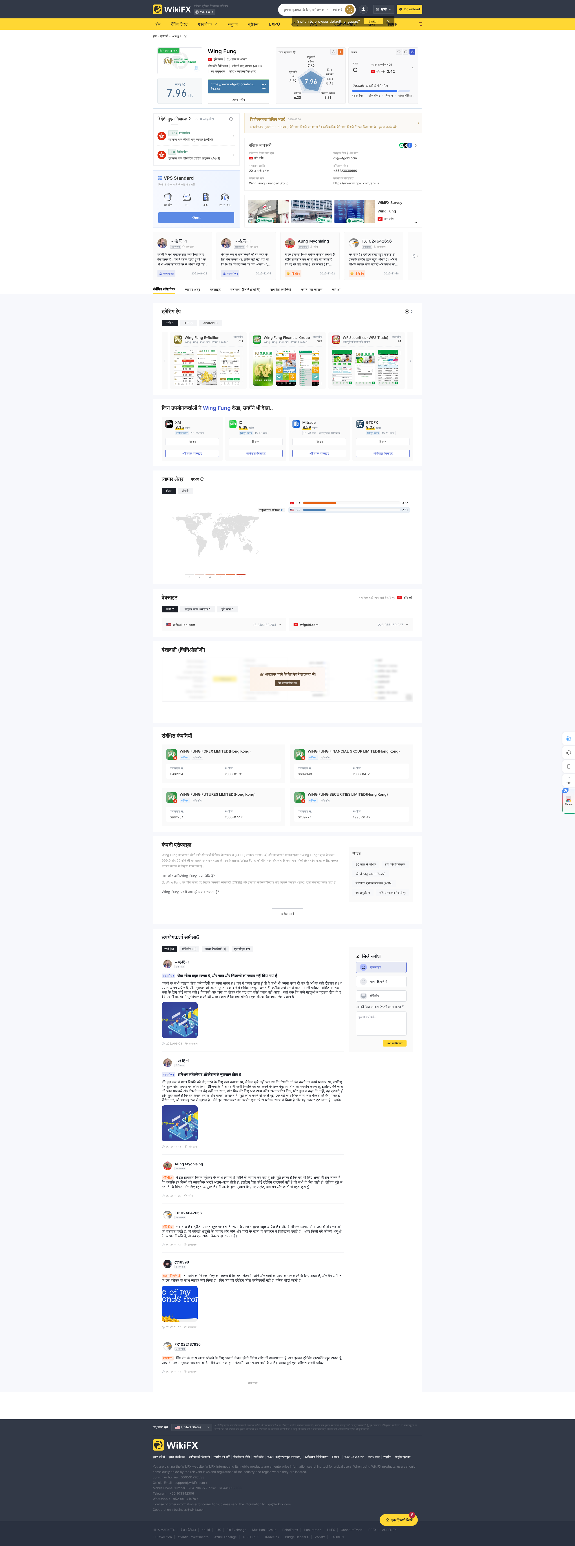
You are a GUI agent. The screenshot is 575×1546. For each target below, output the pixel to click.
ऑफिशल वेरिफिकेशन (316, 1457)
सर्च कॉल (258, 1457)
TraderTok (271, 1537)
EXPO (336, 1457)
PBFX (372, 1530)
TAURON (337, 1537)
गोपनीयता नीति (241, 1457)
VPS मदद (374, 1457)
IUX (218, 1530)
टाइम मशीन (238, 100)
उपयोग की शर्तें (222, 1457)
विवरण (192, 442)
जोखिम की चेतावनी (199, 1457)
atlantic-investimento (193, 1537)
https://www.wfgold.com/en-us (356, 183)
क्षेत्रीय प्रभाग (402, 1457)
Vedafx (320, 1537)
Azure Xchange (225, 1537)
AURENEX (389, 1530)
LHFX (331, 1530)
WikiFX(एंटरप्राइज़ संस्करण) (284, 1457)
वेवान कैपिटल (188, 1530)
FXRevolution (162, 1537)
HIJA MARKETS (164, 1530)
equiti (206, 1530)
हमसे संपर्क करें (177, 1457)
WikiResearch (354, 1457)
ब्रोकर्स (164, 36)
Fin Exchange (236, 1530)
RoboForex (290, 1530)
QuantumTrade (352, 1530)
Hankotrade (312, 1530)
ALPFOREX (251, 1537)
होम (155, 36)
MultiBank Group (264, 1530)
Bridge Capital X (297, 1537)
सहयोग (387, 1457)
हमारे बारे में (159, 1457)
